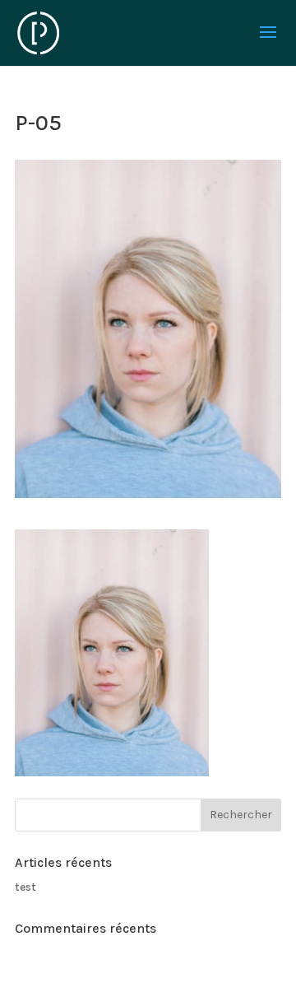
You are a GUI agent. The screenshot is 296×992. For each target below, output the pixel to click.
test (25, 887)
